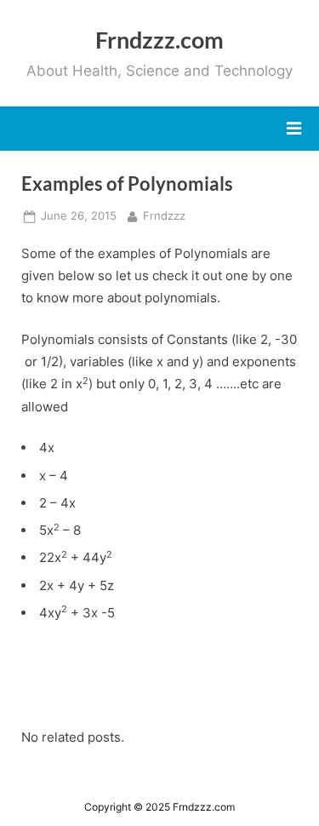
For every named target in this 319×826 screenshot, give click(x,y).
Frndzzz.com (159, 40)
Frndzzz (164, 215)
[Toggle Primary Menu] (293, 128)
